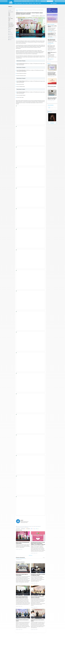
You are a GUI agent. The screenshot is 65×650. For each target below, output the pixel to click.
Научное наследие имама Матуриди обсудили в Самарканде (37, 597)
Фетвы (40, 3)
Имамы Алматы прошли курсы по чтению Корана (22, 575)
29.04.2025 (17, 629)
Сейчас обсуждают (51, 24)
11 (28, 540)
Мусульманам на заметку (18, 1)
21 (43, 617)
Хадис (9, 15)
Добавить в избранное (35, 15)
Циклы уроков (19, 3)
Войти (51, 3)
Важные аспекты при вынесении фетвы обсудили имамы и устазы (22, 597)
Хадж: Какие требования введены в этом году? (52, 98)
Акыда (9, 14)
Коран (9, 13)
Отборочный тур (26, 526)
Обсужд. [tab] (49, 106)
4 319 (20, 629)
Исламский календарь (51, 71)
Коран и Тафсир (10, 18)
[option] (52, 117)
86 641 (52, 76)
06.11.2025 (49, 76)
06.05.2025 (17, 606)
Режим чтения (43, 15)
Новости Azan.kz (10, 23)
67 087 (52, 100)
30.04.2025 (32, 607)
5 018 (35, 607)
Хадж (48, 96)
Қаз (55, 1)
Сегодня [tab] (49, 107)
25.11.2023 (49, 100)
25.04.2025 (32, 629)
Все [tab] (55, 107)
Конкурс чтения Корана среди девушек (34, 526)
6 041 (20, 606)
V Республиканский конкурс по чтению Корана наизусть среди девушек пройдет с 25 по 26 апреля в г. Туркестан (38, 543)
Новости (26, 3)
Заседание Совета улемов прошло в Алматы (22, 620)
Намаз (16, 3)
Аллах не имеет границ (52, 86)
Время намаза (24, 1)
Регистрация (54, 3)
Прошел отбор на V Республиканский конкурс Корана (22, 543)
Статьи (24, 3)
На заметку (50, 111)
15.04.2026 (17, 549)
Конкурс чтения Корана (21, 526)
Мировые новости (10, 26)
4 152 (35, 629)
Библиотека (31, 3)
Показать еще (30, 555)
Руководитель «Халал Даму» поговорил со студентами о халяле (38, 575)
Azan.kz (22, 520)
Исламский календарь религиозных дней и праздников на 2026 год (52, 73)
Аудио (37, 3)
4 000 (20, 549)
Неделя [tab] (52, 107)
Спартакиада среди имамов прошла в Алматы (37, 620)
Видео (34, 3)
